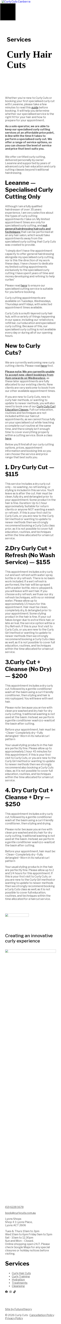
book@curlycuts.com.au (20, 1213)
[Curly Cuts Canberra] (16, 1)
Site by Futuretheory (18, 1309)
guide (34, 107)
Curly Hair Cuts (21, 1273)
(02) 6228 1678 (14, 1207)
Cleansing (18, 1286)
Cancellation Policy (41, 1315)
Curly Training (21, 1276)
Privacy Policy (14, 1318)
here (24, 285)
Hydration (18, 1279)
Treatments (19, 1282)
